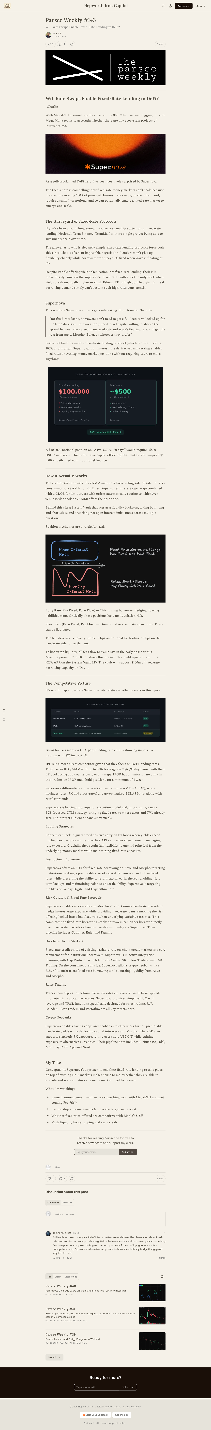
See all (52, 1357)
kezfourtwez (66, 1294)
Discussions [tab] (71, 1276)
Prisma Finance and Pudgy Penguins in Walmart (72, 1339)
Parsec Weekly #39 (60, 1334)
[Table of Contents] (3, 715)
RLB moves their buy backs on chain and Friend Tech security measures (85, 1290)
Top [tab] (49, 1276)
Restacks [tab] (67, 1202)
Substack (89, 1423)
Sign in (200, 6)
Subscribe (184, 6)
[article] (105, 1293)
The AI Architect (62, 1232)
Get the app (121, 1414)
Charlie (57, 33)
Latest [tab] (58, 1276)
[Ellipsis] (163, 1232)
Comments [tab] (53, 1202)
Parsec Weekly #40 (60, 1286)
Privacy (108, 1406)
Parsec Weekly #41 (60, 1309)
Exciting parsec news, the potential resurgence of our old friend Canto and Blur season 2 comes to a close (90, 1315)
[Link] (41, 98)
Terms (117, 1406)
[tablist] (59, 1202)
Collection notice (132, 1406)
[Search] (163, 6)
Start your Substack (97, 1414)
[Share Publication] (170, 6)
